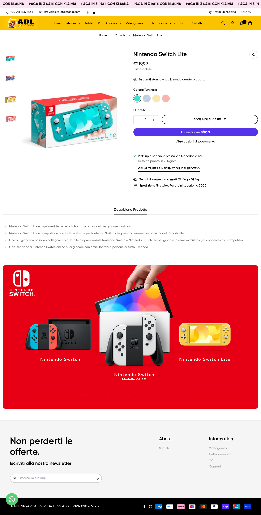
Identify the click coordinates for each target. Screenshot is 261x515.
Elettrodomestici (161, 23)
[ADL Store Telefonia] (21, 23)
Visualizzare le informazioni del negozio (169, 168)
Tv (181, 23)
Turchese (137, 98)
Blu (147, 98)
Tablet (89, 23)
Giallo (156, 98)
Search (164, 448)
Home (57, 23)
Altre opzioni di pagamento (195, 141)
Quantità (139, 110)
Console (120, 35)
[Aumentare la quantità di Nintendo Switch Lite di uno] (153, 119)
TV (211, 460)
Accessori (112, 23)
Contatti (196, 23)
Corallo (166, 98)
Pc (99, 23)
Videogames (134, 23)
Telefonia (71, 23)
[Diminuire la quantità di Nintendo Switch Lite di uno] (138, 119)
